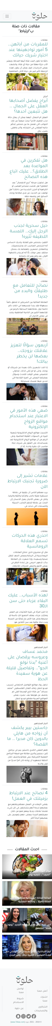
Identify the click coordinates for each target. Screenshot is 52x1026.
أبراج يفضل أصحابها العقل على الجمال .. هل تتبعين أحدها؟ (28, 106)
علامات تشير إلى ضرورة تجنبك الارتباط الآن (27, 481)
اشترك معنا (43, 999)
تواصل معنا (20, 991)
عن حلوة (19, 1008)
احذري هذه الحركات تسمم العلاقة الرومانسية (30, 541)
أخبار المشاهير (41, 648)
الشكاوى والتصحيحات (40, 1009)
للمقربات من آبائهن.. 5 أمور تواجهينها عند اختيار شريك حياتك (28, 50)
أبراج (45, 97)
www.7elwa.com (17, 1022)
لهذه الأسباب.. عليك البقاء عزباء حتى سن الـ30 (28, 601)
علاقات (44, 40)
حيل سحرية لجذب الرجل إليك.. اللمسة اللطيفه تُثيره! (29, 231)
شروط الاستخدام (18, 1001)
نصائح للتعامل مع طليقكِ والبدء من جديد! (30, 291)
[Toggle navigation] (7, 16)
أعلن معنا (42, 991)
